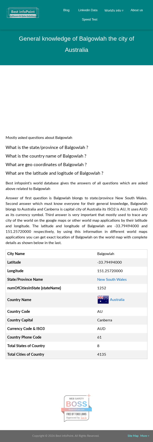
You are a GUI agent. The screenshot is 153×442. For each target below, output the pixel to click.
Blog (66, 10)
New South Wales (112, 279)
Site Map (133, 436)
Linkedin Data (87, 10)
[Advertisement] (76, 105)
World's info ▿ (114, 10)
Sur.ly (84, 417)
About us (137, 10)
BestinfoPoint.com (76, 409)
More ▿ (144, 436)
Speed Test (89, 19)
